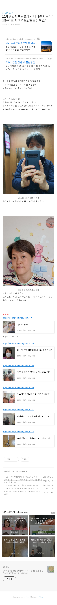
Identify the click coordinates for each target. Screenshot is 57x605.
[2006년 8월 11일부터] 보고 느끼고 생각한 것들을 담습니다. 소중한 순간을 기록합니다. (23, 572)
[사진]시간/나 (7, 13)
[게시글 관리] (16, 459)
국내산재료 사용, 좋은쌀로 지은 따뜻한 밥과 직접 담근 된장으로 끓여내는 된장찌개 (27, 67)
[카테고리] (3, 3)
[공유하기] (12, 459)
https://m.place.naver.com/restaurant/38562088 (25, 58)
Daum (28, 597)
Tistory (42, 597)
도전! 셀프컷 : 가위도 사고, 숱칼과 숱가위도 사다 (20, 485)
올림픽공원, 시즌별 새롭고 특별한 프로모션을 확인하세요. (20, 48)
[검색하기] (53, 3)
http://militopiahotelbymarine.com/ (20, 39)
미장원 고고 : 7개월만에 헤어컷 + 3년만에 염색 (19, 477)
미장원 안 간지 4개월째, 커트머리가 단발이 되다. (20, 488)
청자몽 (6, 567)
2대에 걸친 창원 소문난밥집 (20, 62)
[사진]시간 (7, 471)
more (53, 512)
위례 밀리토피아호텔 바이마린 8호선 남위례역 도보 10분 (20, 43)
